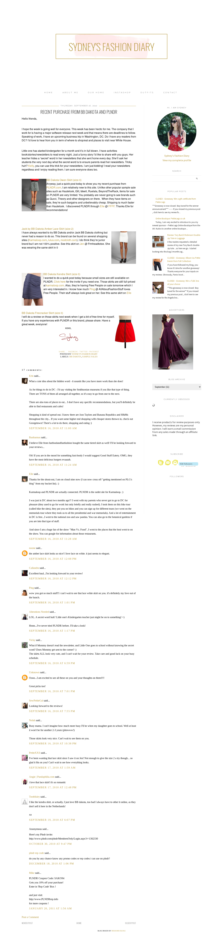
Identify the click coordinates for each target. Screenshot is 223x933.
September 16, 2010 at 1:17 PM (52, 630)
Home (48, 93)
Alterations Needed (39, 611)
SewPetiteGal (36, 700)
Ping (31, 587)
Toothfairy (34, 796)
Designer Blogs (119, 931)
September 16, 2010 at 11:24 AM (53, 464)
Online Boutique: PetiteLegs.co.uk (170, 218)
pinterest (94, 352)
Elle (31, 474)
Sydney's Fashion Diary (111, 46)
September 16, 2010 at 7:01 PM (52, 691)
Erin (31, 375)
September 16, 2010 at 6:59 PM (52, 663)
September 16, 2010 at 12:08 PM (53, 558)
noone (32, 548)
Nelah (32, 720)
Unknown (34, 672)
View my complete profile (177, 160)
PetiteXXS (34, 752)
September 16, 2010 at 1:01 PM (52, 602)
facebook (73, 352)
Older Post (130, 923)
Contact (170, 93)
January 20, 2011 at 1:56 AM (50, 908)
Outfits (147, 93)
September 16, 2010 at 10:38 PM (53, 743)
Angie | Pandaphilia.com (41, 776)
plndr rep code (36, 853)
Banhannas (34, 437)
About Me (71, 93)
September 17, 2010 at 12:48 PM (53, 787)
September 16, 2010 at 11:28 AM (53, 538)
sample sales (89, 356)
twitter (83, 352)
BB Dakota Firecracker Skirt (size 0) (42, 313)
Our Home (96, 93)
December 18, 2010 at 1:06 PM (51, 863)
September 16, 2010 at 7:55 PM (52, 711)
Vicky (32, 640)
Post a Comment (30, 917)
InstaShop (122, 93)
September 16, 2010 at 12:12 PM (53, 578)
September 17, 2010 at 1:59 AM (52, 767)
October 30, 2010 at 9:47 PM (50, 843)
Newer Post (27, 923)
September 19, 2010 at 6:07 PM (52, 819)
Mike (31, 872)
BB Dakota (75, 356)
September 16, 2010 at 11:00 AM (53, 428)
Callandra (34, 568)
